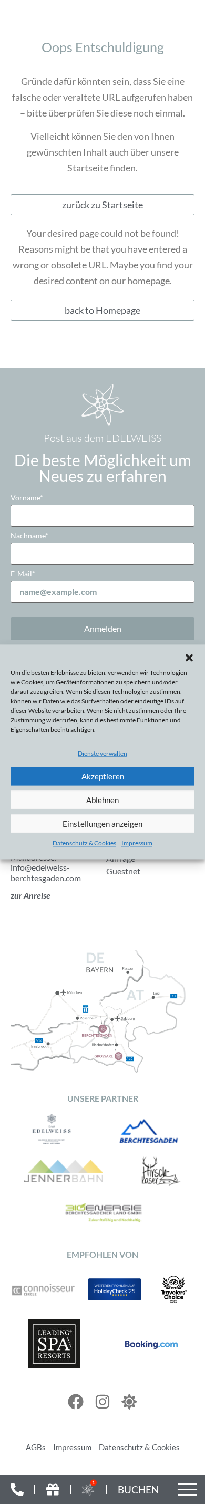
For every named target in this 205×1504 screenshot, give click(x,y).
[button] (189, 657)
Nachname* (29, 535)
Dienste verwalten (102, 754)
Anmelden (102, 628)
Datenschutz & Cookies (84, 843)
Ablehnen (102, 800)
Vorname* (27, 497)
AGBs (36, 1447)
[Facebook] (76, 1402)
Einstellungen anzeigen (102, 823)
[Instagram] (102, 1402)
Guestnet (123, 871)
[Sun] (129, 1402)
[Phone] (17, 1489)
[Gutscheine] (53, 1489)
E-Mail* (23, 573)
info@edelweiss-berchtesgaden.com (46, 872)
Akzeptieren (102, 776)
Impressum (136, 843)
